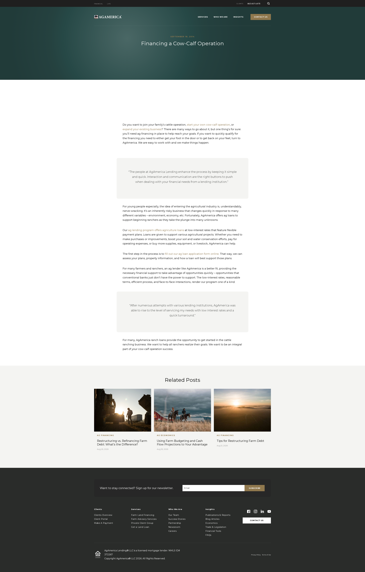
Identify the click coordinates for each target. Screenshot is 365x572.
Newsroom (174, 527)
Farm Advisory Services (143, 519)
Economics (211, 523)
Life (109, 4)
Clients (240, 4)
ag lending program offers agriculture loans (156, 230)
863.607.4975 (254, 4)
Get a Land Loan (140, 527)
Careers (172, 531)
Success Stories (176, 519)
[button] (268, 3)
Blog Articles (212, 519)
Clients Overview (103, 515)
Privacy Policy (256, 555)
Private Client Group (142, 523)
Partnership (174, 523)
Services (203, 17)
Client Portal (101, 519)
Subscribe (254, 488)
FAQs (208, 535)
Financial (98, 4)
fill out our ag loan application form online (192, 253)
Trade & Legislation (215, 527)
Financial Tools (213, 531)
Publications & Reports (217, 515)
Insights (238, 17)
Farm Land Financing (142, 515)
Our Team (173, 515)
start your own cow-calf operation (208, 124)
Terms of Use (266, 555)
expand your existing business (142, 129)
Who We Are (221, 17)
